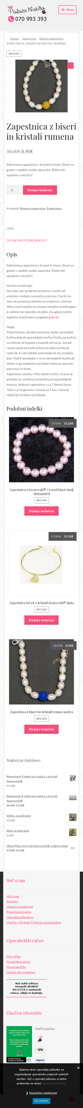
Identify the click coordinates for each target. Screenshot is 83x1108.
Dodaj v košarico (39, 190)
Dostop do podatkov (20, 972)
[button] (70, 65)
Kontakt (12, 901)
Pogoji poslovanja (18, 912)
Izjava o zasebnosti (19, 906)
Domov (14, 38)
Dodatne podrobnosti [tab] (26, 240)
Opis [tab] (10, 228)
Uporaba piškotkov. (54, 1083)
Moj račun (13, 956)
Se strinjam (41, 1100)
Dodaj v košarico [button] (41, 511)
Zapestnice (29, 38)
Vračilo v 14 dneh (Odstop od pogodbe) (33, 922)
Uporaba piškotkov (20, 917)
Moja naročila (16, 967)
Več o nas (12, 896)
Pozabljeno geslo (18, 962)
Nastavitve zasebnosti (43, 1092)
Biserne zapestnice (51, 38)
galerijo (54, 317)
